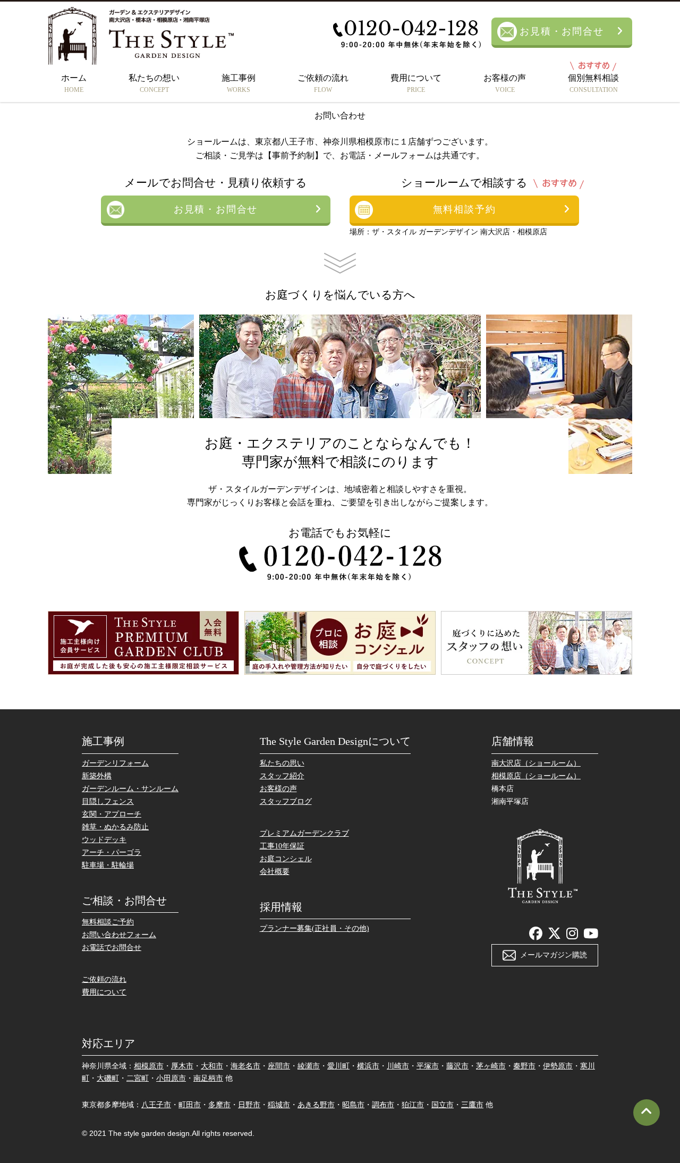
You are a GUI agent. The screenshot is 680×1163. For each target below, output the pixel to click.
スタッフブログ (286, 801)
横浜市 (368, 1066)
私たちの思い (282, 763)
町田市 (189, 1105)
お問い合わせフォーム (119, 935)
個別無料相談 (593, 83)
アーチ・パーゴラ (111, 852)
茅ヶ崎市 (491, 1066)
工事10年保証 (282, 846)
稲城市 (279, 1105)
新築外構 (97, 776)
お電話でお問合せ (111, 948)
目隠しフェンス (108, 801)
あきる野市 (316, 1105)
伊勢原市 (558, 1066)
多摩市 (219, 1105)
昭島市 (353, 1105)
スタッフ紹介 (282, 776)
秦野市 (524, 1066)
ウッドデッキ (104, 840)
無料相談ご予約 (108, 922)
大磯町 (108, 1078)
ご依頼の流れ (323, 83)
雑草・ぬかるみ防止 (115, 827)
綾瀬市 (309, 1066)
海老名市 (245, 1066)
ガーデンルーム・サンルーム (130, 789)
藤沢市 (457, 1066)
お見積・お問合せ (562, 31)
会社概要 (275, 872)
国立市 (442, 1105)
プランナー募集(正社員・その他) (314, 928)
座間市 (279, 1066)
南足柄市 (208, 1078)
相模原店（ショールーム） (536, 776)
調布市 (383, 1105)
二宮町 (137, 1078)
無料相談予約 (464, 209)
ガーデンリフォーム (115, 763)
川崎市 (398, 1066)
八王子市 (156, 1105)
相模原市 (149, 1066)
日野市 (249, 1105)
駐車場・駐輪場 (108, 865)
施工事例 (239, 83)
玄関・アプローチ (111, 814)
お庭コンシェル (286, 859)
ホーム (74, 83)
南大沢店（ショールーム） (536, 763)
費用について (415, 83)
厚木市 (182, 1066)
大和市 (212, 1066)
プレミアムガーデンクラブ (304, 833)
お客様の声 (504, 83)
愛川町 (338, 1066)
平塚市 (427, 1066)
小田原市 (171, 1078)
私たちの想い (154, 83)
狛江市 (413, 1105)
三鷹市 (472, 1105)
